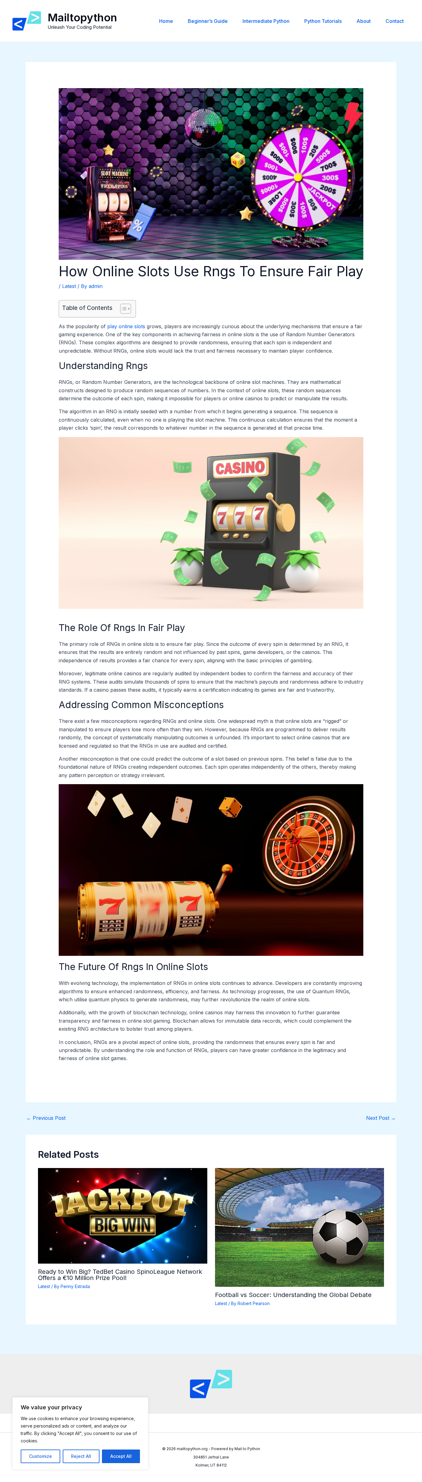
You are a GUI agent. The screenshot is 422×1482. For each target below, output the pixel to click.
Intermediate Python (266, 21)
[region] (80, 1433)
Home (166, 21)
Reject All (81, 1456)
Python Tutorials (323, 21)
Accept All (121, 1456)
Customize (40, 1456)
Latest (69, 286)
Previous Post (45, 1118)
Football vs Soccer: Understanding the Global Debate (293, 1295)
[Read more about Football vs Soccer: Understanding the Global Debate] (299, 1227)
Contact (395, 21)
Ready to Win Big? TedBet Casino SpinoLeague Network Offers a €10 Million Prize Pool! (120, 1275)
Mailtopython (82, 17)
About (364, 21)
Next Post (381, 1118)
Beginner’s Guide (208, 21)
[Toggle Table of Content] (122, 308)
